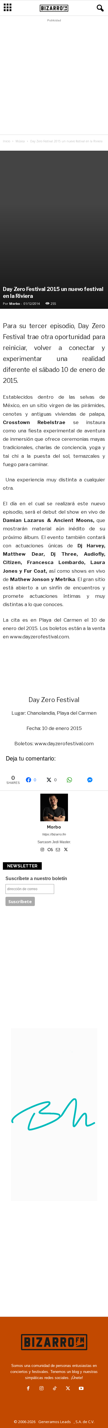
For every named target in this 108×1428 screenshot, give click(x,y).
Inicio (6, 141)
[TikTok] (54, 1389)
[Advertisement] (54, 78)
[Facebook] (28, 1389)
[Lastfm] (50, 850)
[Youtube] (81, 1389)
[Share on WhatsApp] (74, 780)
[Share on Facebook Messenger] (94, 780)
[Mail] (58, 850)
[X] (65, 850)
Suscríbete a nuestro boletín (36, 878)
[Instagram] (43, 850)
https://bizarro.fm (54, 834)
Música (20, 141)
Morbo (14, 303)
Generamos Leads (54, 1421)
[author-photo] (54, 807)
